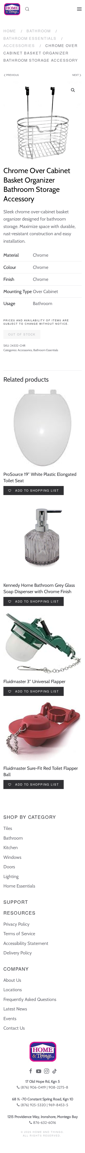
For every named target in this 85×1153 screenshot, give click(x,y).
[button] (73, 90)
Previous (12, 75)
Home (9, 30)
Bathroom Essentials (29, 38)
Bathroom (39, 30)
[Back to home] (11, 9)
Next (76, 75)
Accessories (19, 45)
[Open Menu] (79, 9)
